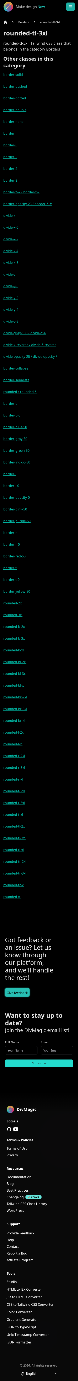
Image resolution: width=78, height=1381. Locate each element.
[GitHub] (9, 1129)
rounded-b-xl (13, 650)
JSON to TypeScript (21, 1327)
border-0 (10, 145)
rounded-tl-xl (13, 849)
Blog (10, 1183)
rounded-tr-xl (13, 885)
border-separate (16, 380)
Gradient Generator (22, 1319)
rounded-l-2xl (13, 732)
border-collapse (15, 368)
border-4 (10, 168)
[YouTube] (16, 1129)
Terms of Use (17, 1148)
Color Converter (19, 1312)
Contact (13, 1246)
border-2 (10, 157)
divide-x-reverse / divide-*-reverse (29, 344)
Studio (12, 1281)
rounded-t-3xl (14, 802)
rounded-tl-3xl (50, 22)
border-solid (13, 74)
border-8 (10, 180)
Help (10, 1240)
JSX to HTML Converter (24, 1297)
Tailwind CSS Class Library (27, 1203)
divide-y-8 (10, 321)
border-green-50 (16, 450)
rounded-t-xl (13, 814)
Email (44, 1042)
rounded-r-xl (13, 779)
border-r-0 (11, 544)
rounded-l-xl (12, 744)
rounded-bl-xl (14, 685)
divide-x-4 (10, 251)
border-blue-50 (15, 427)
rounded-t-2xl (14, 791)
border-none (13, 121)
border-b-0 (11, 415)
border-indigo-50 (16, 462)
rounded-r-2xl (14, 756)
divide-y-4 (10, 309)
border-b (10, 403)
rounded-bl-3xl (14, 673)
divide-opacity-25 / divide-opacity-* (30, 356)
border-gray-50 (15, 438)
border (8, 133)
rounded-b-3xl (14, 638)
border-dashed (15, 86)
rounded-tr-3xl (14, 873)
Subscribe (39, 1063)
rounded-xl (12, 896)
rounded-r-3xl (14, 767)
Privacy (12, 1155)
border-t (10, 568)
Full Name (12, 1042)
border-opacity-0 (16, 497)
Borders (23, 22)
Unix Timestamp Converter (28, 1334)
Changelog (15, 1197)
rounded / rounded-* (20, 391)
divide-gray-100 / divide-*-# (24, 333)
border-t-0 (11, 579)
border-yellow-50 (16, 591)
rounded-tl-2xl (14, 826)
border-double (14, 110)
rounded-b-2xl (14, 626)
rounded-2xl (12, 603)
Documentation (19, 1177)
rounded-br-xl (14, 720)
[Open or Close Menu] (70, 7)
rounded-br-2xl (15, 697)
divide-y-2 (10, 297)
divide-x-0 (10, 227)
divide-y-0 (10, 286)
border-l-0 (11, 485)
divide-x (9, 215)
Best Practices (18, 1190)
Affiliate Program (20, 1260)
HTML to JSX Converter (24, 1289)
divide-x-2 (10, 239)
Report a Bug (17, 1253)
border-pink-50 (15, 509)
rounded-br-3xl (15, 709)
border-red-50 (14, 556)
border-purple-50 (17, 521)
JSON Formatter (19, 1342)
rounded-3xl (12, 615)
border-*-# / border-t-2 (21, 192)
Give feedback (17, 993)
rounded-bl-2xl (14, 662)
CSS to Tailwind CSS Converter (30, 1304)
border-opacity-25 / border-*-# (27, 204)
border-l (9, 474)
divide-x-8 (10, 262)
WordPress (15, 1210)
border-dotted (14, 98)
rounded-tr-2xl (14, 861)
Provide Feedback (21, 1233)
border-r (10, 532)
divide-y (9, 274)
